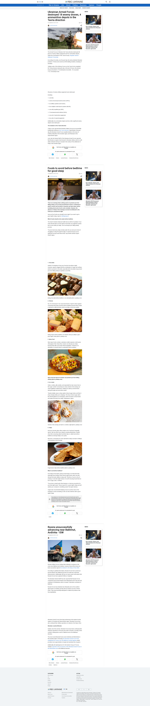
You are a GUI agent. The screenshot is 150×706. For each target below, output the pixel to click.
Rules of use (50, 694)
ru (42, 1)
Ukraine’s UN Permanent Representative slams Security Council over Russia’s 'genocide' (92, 46)
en (40, 1)
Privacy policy (64, 694)
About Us (49, 692)
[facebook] (78, 689)
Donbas (50, 664)
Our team (49, 697)
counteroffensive (64, 662)
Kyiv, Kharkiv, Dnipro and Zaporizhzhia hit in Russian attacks (93, 28)
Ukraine (57, 662)
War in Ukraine (54, 5)
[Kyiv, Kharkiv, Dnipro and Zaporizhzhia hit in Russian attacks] (93, 20)
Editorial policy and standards (67, 692)
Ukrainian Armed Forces (73, 662)
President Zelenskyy (80, 680)
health (50, 516)
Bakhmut (55, 664)
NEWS (86, 11)
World (68, 5)
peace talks (78, 677)
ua (37, 1)
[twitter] (83, 689)
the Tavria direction (64, 130)
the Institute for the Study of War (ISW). (69, 568)
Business (83, 5)
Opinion (91, 5)
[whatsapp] (88, 689)
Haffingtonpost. (65, 216)
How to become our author (67, 696)
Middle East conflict (80, 675)
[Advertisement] (65, 82)
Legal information (51, 696)
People (99, 5)
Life (62, 5)
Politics (75, 5)
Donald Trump (79, 678)
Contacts (63, 697)
